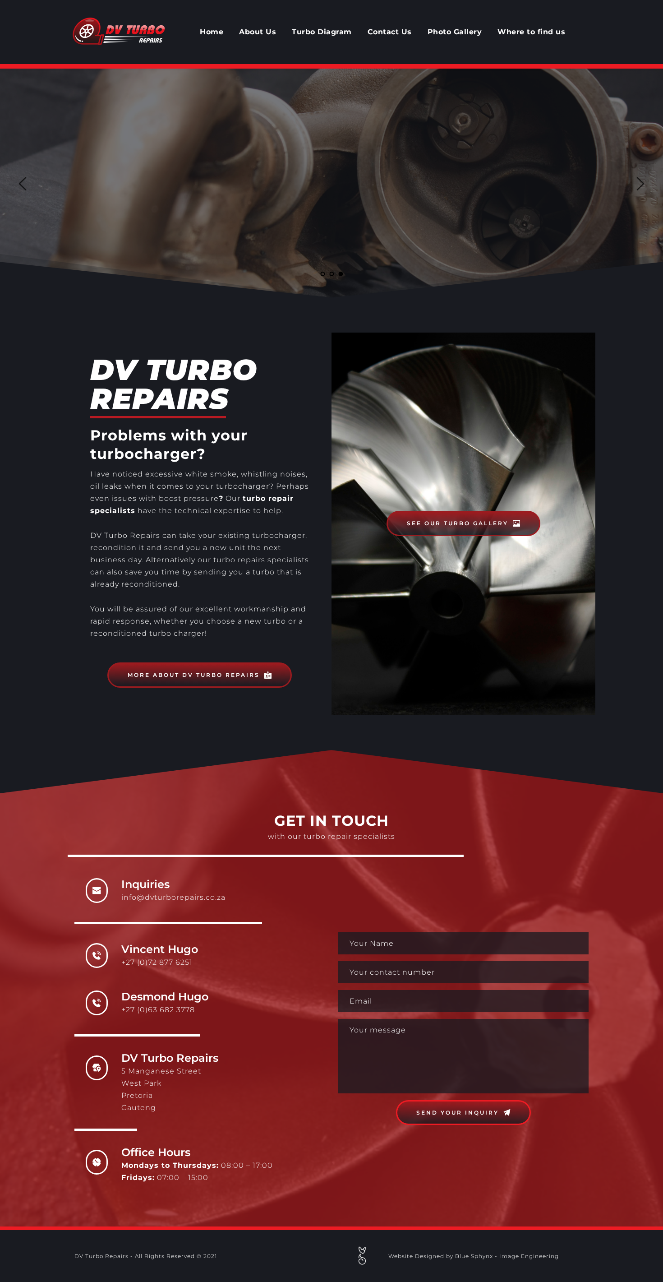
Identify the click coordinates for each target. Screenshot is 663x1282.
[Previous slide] (23, 183)
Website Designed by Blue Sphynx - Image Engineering (473, 1256)
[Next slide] (640, 183)
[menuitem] (212, 32)
